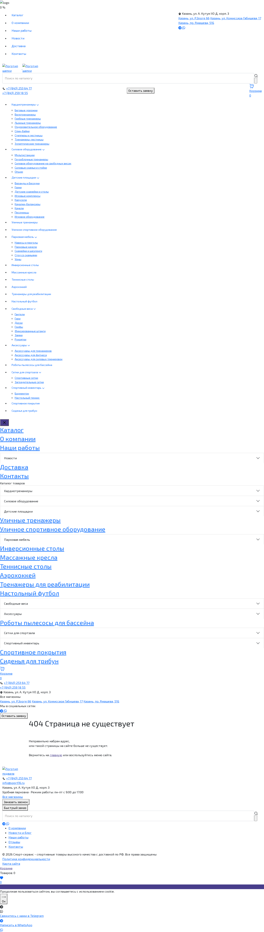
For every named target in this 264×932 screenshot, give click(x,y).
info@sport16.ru (13, 783)
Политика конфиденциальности (26, 859)
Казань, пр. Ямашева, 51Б (196, 23)
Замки (19, 335)
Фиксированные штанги (30, 331)
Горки (18, 187)
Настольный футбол (24, 301)
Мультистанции (25, 155)
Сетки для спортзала (25, 372)
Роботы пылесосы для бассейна (32, 365)
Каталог (17, 15)
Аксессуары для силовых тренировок (38, 359)
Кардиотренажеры (24, 104)
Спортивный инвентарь (27, 387)
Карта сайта (11, 863)
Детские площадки (24, 177)
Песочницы (22, 212)
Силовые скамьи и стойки (31, 167)
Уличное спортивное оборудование (34, 229)
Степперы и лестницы (29, 135)
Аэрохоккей (19, 286)
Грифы (19, 326)
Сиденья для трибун (24, 410)
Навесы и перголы (26, 242)
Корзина (6, 868)
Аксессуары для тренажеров (33, 350)
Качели (19, 208)
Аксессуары (19, 345)
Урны (18, 259)
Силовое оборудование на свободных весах (43, 163)
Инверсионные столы (25, 265)
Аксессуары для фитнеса (31, 355)
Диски (19, 322)
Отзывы (14, 842)
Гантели (20, 314)
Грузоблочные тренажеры (31, 159)
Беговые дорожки (26, 110)
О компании (20, 23)
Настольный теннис (27, 397)
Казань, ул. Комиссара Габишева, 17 (235, 18)
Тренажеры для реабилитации (31, 294)
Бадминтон (22, 393)
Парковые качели (26, 246)
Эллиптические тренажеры (32, 143)
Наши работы (22, 30)
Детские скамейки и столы (32, 191)
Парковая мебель (23, 236)
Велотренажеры (25, 114)
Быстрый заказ (15, 808)
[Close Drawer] (4, 422)
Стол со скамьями (26, 255)
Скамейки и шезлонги (28, 251)
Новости (18, 38)
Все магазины (12, 796)
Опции (19, 171)
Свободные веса (22, 308)
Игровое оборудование (29, 216)
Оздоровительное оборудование (36, 126)
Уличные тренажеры (25, 222)
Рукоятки (20, 339)
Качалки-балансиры (27, 204)
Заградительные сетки (29, 382)
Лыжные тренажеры (28, 122)
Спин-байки (22, 131)
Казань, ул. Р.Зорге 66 (193, 18)
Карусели (21, 200)
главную (56, 755)
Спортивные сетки (26, 377)
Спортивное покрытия (26, 403)
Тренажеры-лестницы (29, 139)
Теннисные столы (23, 279)
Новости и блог (20, 832)
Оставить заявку (140, 90)
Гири (17, 318)
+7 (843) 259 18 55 (15, 93)
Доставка (19, 46)
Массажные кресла (24, 272)
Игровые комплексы (27, 195)
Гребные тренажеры (28, 118)
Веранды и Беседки (27, 183)
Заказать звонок (16, 802)
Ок (4, 901)
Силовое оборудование (27, 149)
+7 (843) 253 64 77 (19, 88)
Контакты (19, 53)
